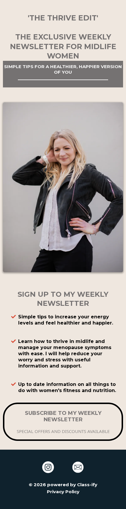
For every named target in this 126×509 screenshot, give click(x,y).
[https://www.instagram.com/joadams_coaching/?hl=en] (48, 467)
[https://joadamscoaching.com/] (78, 467)
